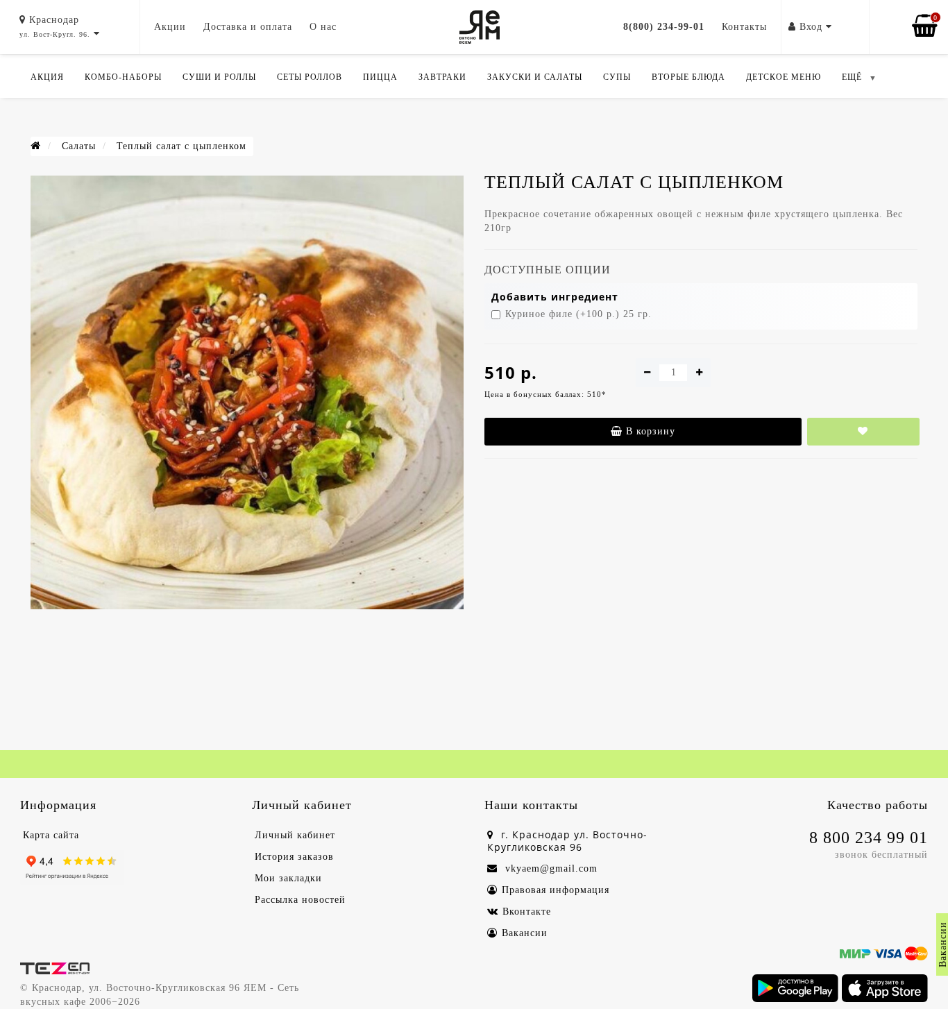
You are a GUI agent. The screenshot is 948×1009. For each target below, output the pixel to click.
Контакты (744, 27)
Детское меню (783, 77)
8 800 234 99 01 (868, 838)
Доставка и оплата (247, 27)
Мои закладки (288, 878)
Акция (47, 77)
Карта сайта (51, 835)
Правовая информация (555, 890)
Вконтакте (526, 911)
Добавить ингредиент (554, 296)
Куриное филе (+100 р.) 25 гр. (578, 314)
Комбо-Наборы (123, 77)
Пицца (380, 77)
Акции (170, 27)
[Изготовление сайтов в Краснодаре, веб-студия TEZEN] (55, 967)
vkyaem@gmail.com (550, 868)
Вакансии (525, 933)
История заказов (294, 856)
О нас (323, 27)
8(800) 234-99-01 (663, 27)
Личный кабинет (295, 835)
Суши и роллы (219, 77)
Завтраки (442, 77)
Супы (617, 77)
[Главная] (36, 146)
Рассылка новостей (300, 899)
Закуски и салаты (534, 77)
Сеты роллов (309, 77)
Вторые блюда (688, 77)
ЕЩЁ (852, 77)
